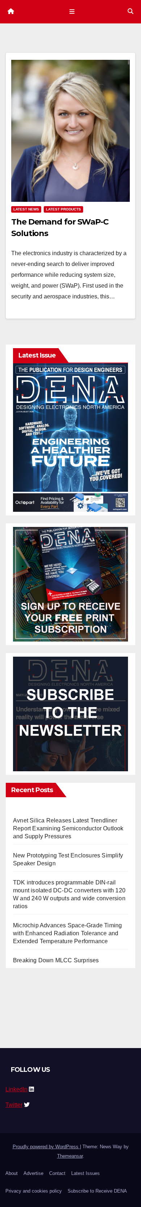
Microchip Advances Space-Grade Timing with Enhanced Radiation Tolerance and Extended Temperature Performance (67, 933)
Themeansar (70, 1156)
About (11, 1173)
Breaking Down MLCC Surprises (56, 960)
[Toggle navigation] (71, 11)
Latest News (26, 209)
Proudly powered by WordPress (46, 1146)
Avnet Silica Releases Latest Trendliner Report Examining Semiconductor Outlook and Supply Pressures (68, 828)
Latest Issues (85, 1173)
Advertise (33, 1173)
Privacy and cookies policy (33, 1191)
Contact (57, 1173)
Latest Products (63, 209)
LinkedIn (16, 1089)
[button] (130, 11)
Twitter (13, 1105)
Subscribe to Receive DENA (97, 1191)
